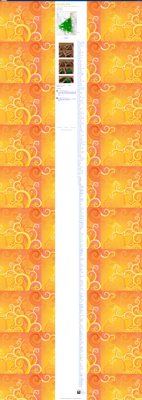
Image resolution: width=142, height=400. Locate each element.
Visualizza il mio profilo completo (83, 393)
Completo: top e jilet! (81, 235)
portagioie (78, 136)
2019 (79, 179)
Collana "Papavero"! (81, 280)
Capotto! (80, 188)
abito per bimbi (79, 43)
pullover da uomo (80, 147)
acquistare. (79, 44)
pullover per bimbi (80, 148)
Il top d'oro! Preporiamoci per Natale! (81, 375)
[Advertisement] (66, 119)
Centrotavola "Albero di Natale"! (81, 253)
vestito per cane (79, 173)
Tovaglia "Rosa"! (81, 285)
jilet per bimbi (79, 108)
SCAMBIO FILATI (65, 6)
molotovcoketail (72, 398)
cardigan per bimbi (80, 73)
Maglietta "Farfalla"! (80, 339)
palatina (78, 121)
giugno (80, 383)
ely (58, 97)
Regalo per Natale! (80, 309)
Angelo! (80, 256)
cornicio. (78, 86)
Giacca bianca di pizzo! (81, 293)
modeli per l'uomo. (80, 118)
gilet (77, 99)
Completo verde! (81, 342)
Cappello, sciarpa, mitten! (81, 276)
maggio (80, 384)
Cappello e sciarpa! (80, 228)
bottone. (78, 56)
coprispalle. (79, 85)
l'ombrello (78, 109)
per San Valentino (80, 131)
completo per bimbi (80, 81)
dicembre (80, 186)
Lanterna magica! (80, 195)
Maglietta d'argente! (80, 332)
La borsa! (80, 317)
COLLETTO (78, 78)
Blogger (80, 398)
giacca (78, 96)
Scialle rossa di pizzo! (81, 330)
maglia (78, 110)
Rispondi (59, 95)
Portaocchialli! (81, 257)
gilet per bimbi (79, 100)
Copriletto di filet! (81, 208)
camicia (78, 63)
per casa (78, 127)
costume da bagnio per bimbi (80, 89)
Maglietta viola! (81, 244)
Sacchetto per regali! (81, 247)
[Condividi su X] (69, 85)
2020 (79, 177)
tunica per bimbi (79, 170)
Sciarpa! (80, 316)
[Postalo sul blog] (68, 85)
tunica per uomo (79, 172)
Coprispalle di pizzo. (81, 352)
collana (78, 77)
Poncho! (80, 323)
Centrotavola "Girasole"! (81, 269)
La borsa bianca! (81, 289)
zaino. (78, 174)
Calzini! (80, 303)
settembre (80, 379)
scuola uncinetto (79, 157)
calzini (78, 59)
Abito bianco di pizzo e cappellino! (81, 320)
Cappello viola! (81, 326)
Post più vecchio (73, 127)
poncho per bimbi (80, 135)
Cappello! (80, 263)
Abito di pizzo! (81, 354)
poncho (78, 134)
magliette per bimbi (80, 113)
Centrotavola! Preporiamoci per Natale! (81, 193)
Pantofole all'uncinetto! (81, 264)
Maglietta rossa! (81, 334)
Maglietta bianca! (80, 298)
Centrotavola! (81, 225)
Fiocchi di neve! (81, 248)
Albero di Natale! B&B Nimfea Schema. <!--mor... (81, 190)
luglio (80, 382)
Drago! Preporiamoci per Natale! (81, 222)
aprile (80, 385)
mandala (78, 114)
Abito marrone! (81, 369)
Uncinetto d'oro (63, 4)
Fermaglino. (79, 93)
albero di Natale (79, 46)
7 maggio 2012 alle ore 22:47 (63, 90)
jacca (78, 105)
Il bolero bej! (80, 321)
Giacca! (80, 231)
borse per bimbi (79, 55)
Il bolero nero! (81, 215)
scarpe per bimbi (79, 151)
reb (58, 90)
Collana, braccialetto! (81, 373)
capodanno (79, 64)
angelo (78, 47)
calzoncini (78, 60)
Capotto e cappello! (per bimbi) (81, 358)
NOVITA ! (80, 260)
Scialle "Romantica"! (81, 341)
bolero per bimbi (79, 52)
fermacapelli (79, 92)
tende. (78, 164)
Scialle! (80, 202)
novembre (80, 187)
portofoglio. (79, 139)
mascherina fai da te (80, 117)
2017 (79, 181)
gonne (78, 101)
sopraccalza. (79, 160)
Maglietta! (80, 210)
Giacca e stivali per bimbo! (81, 227)
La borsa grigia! (81, 272)
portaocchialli (79, 138)
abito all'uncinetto (80, 42)
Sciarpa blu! (80, 217)
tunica (78, 169)
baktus (78, 48)
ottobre (80, 378)
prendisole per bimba (80, 144)
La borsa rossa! (81, 350)
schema (78, 153)
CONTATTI (70, 6)
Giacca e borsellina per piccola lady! (81, 199)
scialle (78, 155)
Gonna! (80, 205)
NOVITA (61, 6)
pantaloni (78, 125)
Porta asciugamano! (81, 315)
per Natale (61, 86)
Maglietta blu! (81, 284)
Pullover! (80, 197)
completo (78, 80)
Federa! (80, 371)
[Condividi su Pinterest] (70, 85)
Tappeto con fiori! (81, 239)
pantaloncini (79, 122)
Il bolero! (80, 245)
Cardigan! (80, 211)
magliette (78, 112)
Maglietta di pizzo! (80, 204)
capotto (78, 65)
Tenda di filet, (81, 337)
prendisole (78, 143)
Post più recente (59, 127)
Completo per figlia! (81, 201)
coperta (78, 82)
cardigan (78, 72)
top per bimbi (79, 166)
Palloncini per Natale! (81, 255)
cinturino (78, 76)
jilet (77, 106)
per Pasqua (79, 130)
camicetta (78, 61)
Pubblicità (78, 6)
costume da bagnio (80, 87)
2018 (79, 180)
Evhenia (82, 391)
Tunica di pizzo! (81, 212)
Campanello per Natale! (81, 219)
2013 (79, 182)
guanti (78, 104)
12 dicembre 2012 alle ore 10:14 (63, 97)
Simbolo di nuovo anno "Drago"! (81, 259)
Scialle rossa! (81, 300)
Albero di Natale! (81, 220)
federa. (78, 91)
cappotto (78, 69)
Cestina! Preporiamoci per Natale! (81, 296)
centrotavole (79, 74)
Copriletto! (80, 271)
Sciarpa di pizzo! (81, 216)
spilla (78, 161)
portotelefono (79, 140)
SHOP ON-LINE (73, 6)
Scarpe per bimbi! (80, 344)
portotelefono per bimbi (80, 142)
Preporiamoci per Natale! (81, 304)
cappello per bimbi (80, 68)
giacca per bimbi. (79, 97)
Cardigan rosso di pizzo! (81, 349)
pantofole (78, 126)
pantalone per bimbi (80, 123)
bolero (78, 51)
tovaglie (78, 168)
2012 (79, 183)
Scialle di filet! (81, 236)
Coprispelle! (80, 333)
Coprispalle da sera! (81, 366)
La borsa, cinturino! (80, 325)
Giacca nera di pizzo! (81, 266)
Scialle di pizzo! (81, 209)
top (77, 165)
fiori (77, 95)
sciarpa (78, 156)
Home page (58, 6)
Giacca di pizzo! (81, 281)
